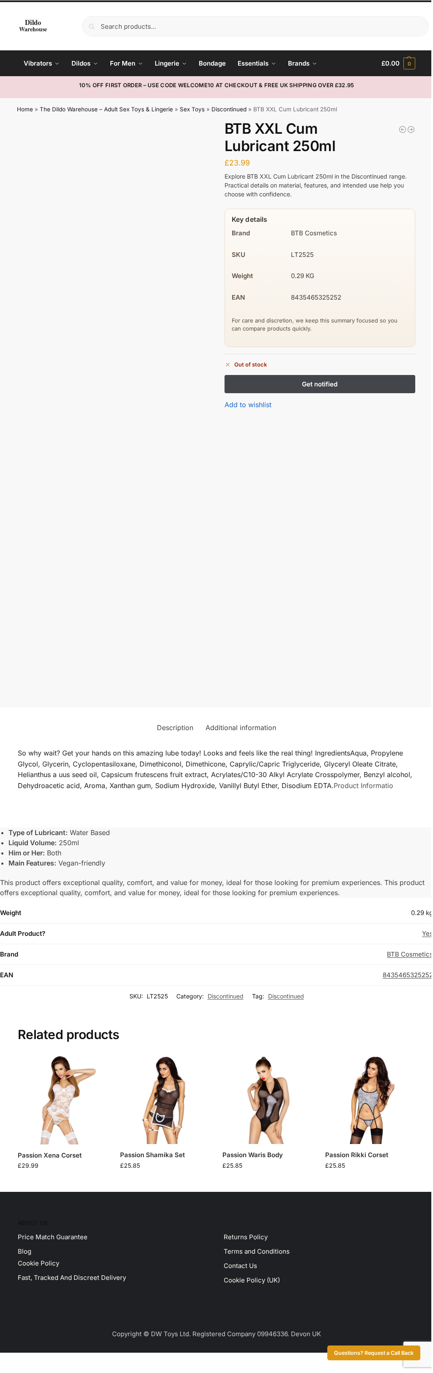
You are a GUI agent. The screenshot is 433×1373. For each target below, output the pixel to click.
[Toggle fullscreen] (9, 1360)
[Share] (16, 1360)
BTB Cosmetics (410, 954)
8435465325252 (408, 975)
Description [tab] (175, 727)
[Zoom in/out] (2, 1360)
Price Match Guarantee (53, 1237)
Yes (427, 933)
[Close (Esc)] (24, 1360)
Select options (63, 1183)
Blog (24, 1251)
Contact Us (240, 1266)
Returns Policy (246, 1237)
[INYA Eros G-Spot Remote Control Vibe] (411, 129)
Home (25, 109)
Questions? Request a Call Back (374, 1353)
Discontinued (229, 109)
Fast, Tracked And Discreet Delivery (72, 1278)
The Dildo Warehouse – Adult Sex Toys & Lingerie (106, 109)
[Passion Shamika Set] (165, 1099)
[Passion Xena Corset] (62, 1099)
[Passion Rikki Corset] (370, 1099)
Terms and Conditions (257, 1251)
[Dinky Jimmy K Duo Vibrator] (402, 129)
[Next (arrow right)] (9, 1370)
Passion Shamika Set (152, 1155)
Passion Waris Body (252, 1155)
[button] (398, 63)
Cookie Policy (38, 1263)
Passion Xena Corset (50, 1155)
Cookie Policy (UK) (252, 1280)
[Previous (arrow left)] (2, 1370)
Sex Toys (192, 109)
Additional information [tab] (241, 727)
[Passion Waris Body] (267, 1099)
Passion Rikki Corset (356, 1155)
